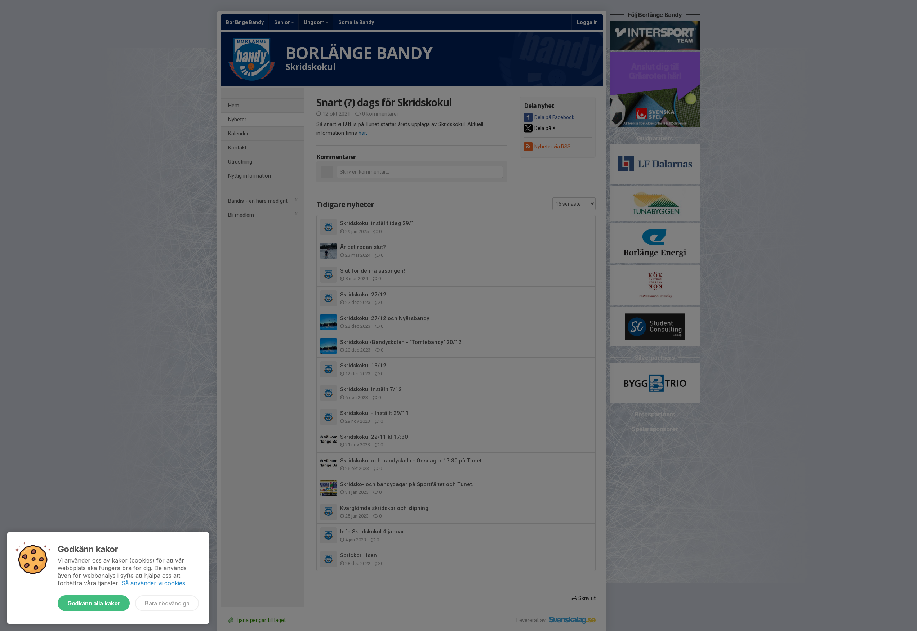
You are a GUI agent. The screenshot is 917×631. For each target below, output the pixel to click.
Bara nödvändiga (167, 603)
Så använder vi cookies (153, 583)
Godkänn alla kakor (93, 603)
